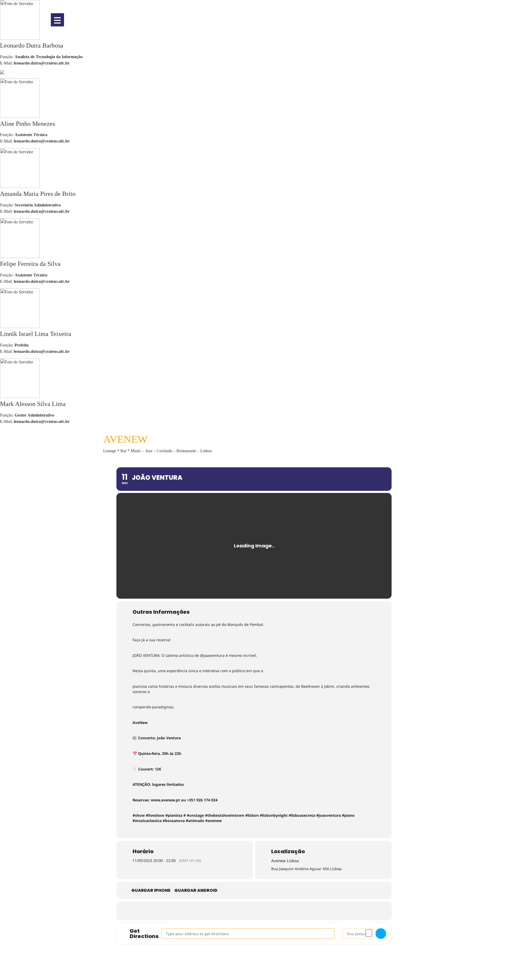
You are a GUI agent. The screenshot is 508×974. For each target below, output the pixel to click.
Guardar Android (195, 890)
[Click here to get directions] (380, 933)
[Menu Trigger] (57, 19)
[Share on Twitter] (246, 910)
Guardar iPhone (150, 890)
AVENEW (125, 439)
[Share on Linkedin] (262, 910)
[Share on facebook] (230, 910)
